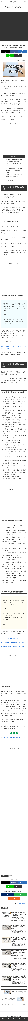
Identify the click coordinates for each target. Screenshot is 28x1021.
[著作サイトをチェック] (7, 894)
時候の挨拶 (5, 875)
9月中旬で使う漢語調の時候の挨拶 (14, 159)
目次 (12, 156)
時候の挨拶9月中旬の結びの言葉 (14, 174)
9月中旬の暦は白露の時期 (13, 161)
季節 (11, 875)
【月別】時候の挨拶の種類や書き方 (10, 638)
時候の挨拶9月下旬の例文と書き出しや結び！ (13, 646)
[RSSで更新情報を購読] (14, 898)
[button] (18, 55)
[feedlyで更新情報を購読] (20, 894)
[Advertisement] (14, 26)
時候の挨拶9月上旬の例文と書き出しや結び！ (13, 642)
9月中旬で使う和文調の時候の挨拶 (14, 168)
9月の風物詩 (10, 180)
